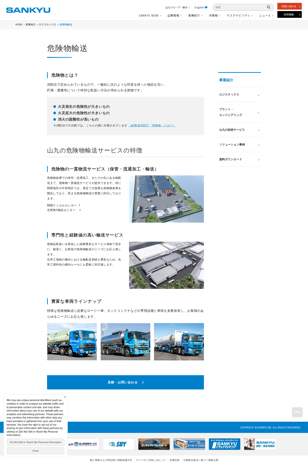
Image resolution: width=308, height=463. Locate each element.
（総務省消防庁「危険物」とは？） (152, 125)
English (199, 7)
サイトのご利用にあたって (151, 460)
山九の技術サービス (232, 129)
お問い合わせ (288, 6)
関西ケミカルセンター (62, 205)
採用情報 (289, 14)
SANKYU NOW (148, 15)
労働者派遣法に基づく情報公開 (200, 460)
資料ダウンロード (230, 159)
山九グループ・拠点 (176, 7)
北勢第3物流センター (61, 210)
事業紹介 (31, 24)
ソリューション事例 (232, 144)
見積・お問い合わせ (123, 382)
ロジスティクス (47, 24)
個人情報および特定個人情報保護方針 (111, 460)
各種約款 (174, 460)
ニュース (265, 15)
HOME (18, 24)
